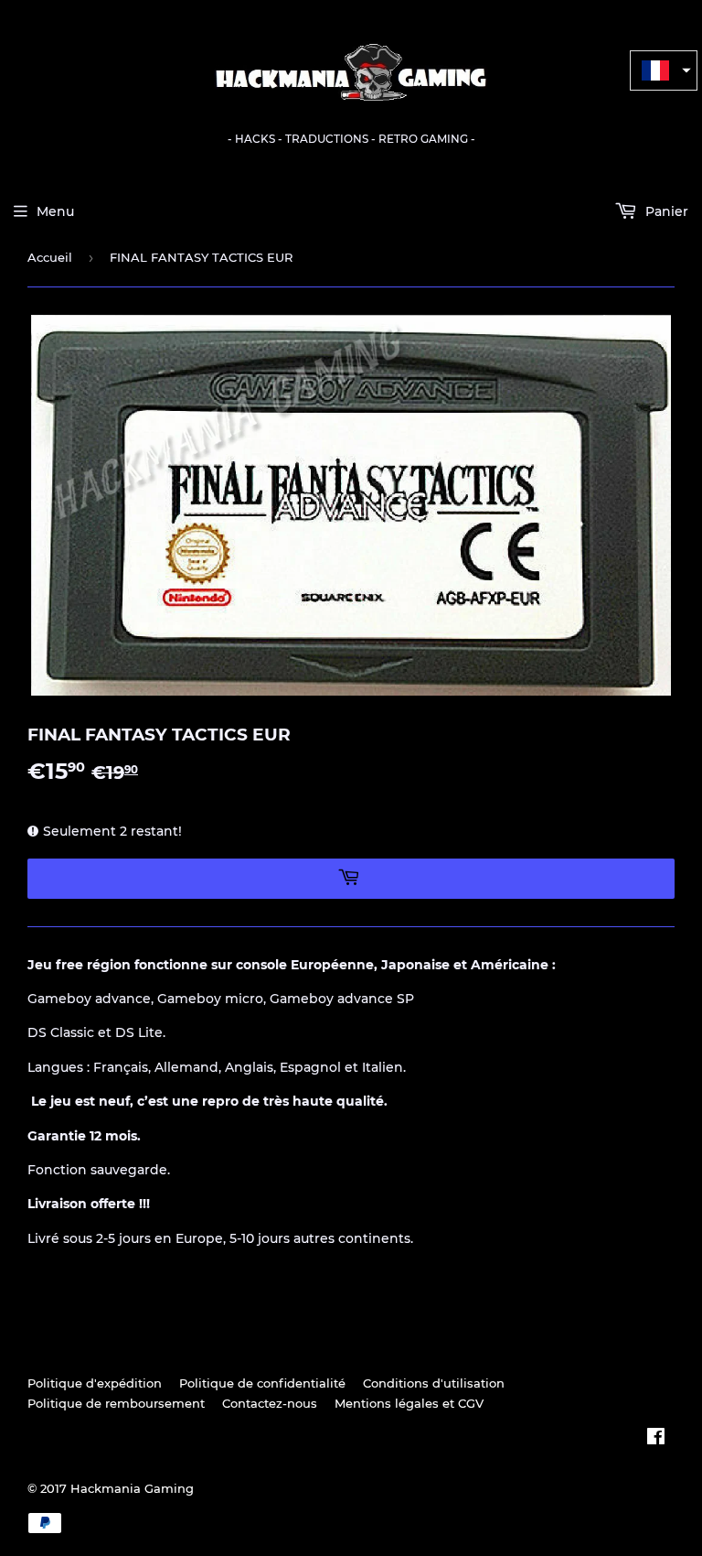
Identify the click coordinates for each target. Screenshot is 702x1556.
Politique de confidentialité (262, 1383)
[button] (663, 70)
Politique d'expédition (94, 1383)
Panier (665, 211)
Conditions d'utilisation (434, 1383)
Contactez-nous (269, 1403)
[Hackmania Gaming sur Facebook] (655, 1439)
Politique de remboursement (116, 1403)
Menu (55, 211)
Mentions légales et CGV (409, 1403)
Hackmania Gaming (132, 1488)
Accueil (49, 257)
